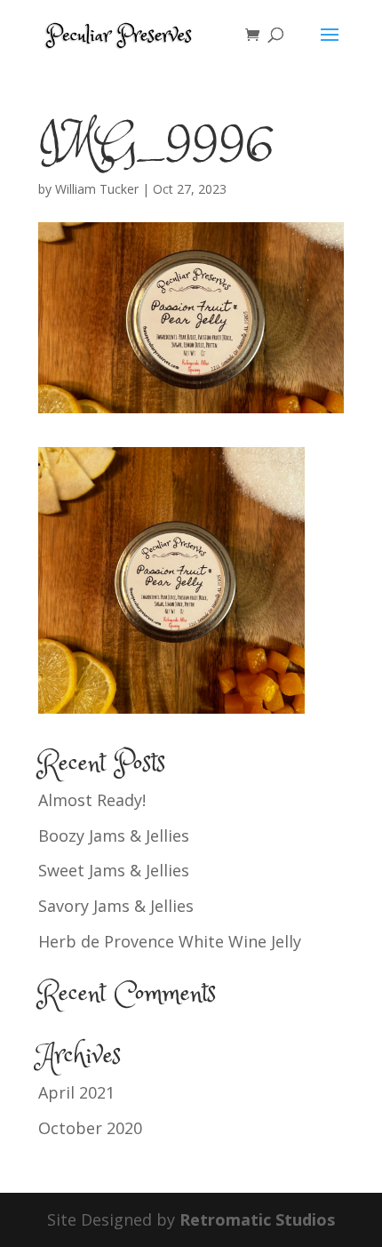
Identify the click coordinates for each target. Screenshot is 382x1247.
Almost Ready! (92, 800)
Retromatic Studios (257, 1219)
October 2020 (90, 1128)
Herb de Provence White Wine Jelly (169, 941)
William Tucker (97, 188)
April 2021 (76, 1092)
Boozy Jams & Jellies (113, 835)
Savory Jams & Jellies (116, 905)
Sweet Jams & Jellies (113, 870)
